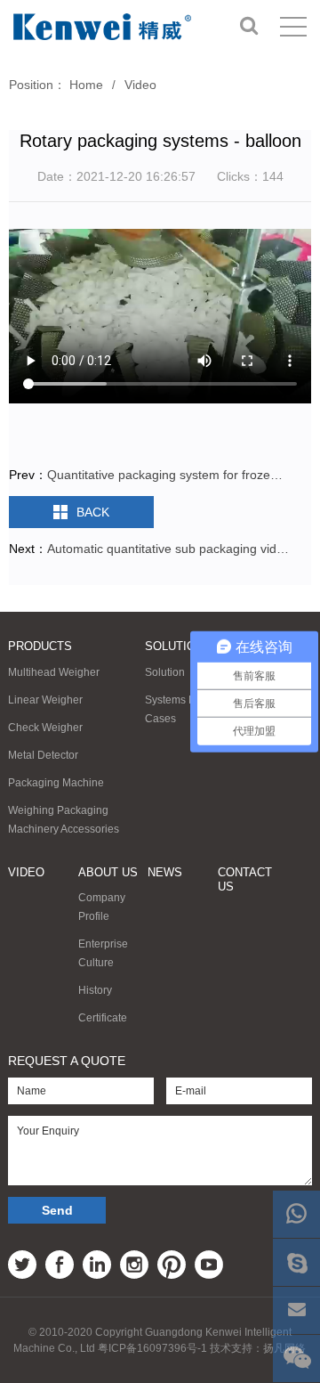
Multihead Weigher (54, 672)
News (165, 872)
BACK (92, 512)
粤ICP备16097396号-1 (152, 1348)
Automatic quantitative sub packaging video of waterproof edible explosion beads (168, 548)
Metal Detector (43, 755)
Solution (174, 646)
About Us (108, 872)
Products (40, 646)
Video (140, 84)
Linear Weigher (45, 700)
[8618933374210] (296, 1214)
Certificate (102, 1018)
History (95, 990)
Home (86, 84)
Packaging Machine (56, 783)
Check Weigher (45, 727)
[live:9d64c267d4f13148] (296, 1262)
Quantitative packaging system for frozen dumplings (168, 475)
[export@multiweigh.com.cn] (296, 1310)
